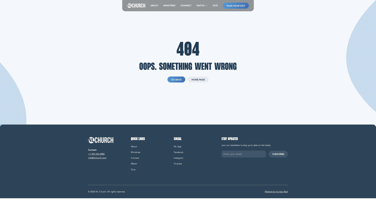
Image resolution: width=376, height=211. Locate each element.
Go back (176, 79)
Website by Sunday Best (276, 191)
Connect (186, 5)
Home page (198, 79)
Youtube (178, 163)
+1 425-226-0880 (96, 154)
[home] (136, 5)
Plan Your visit (235, 5)
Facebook (178, 152)
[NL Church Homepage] (107, 140)
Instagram (178, 157)
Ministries (169, 5)
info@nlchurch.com (97, 157)
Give (215, 5)
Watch (134, 163)
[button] (202, 5)
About (154, 5)
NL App (177, 146)
